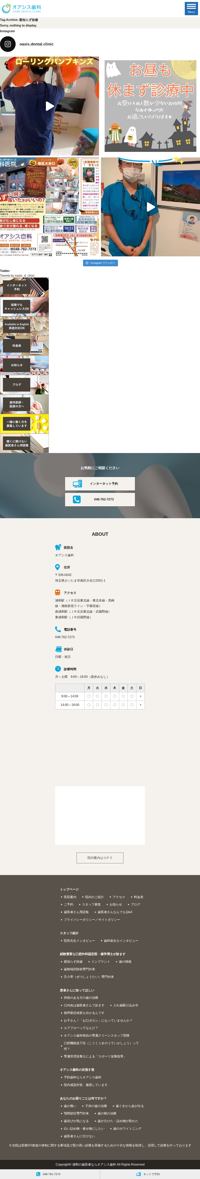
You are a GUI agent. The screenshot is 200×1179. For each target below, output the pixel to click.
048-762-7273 (104, 499)
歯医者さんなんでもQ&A (115, 912)
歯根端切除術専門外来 (79, 969)
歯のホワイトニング (127, 1128)
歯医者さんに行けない (79, 1136)
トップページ (69, 889)
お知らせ (116, 904)
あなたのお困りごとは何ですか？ (83, 1098)
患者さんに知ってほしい (77, 990)
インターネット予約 (104, 483)
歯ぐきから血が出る (130, 1106)
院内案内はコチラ (100, 857)
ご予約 (68, 904)
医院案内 (70, 897)
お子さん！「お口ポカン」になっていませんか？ (98, 1020)
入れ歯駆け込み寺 (125, 1005)
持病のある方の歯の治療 (81, 997)
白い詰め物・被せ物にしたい (84, 1128)
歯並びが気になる (76, 1121)
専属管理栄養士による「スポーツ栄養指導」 (95, 1056)
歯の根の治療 (107, 1113)
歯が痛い (70, 1106)
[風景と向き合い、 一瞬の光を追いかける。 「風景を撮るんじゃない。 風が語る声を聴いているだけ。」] (150, 206)
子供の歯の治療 (96, 1106)
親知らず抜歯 (73, 961)
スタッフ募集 (91, 904)
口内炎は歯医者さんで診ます (84, 1005)
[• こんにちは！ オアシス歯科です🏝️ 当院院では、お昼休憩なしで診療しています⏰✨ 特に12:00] (150, 106)
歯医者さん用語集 (76, 912)
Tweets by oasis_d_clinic (17, 275)
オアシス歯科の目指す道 (77, 1069)
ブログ (135, 904)
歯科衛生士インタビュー (121, 940)
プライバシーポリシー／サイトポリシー (92, 919)
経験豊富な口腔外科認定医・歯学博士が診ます (93, 954)
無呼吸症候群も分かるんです (84, 1013)
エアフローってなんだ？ (81, 1028)
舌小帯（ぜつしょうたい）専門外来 (89, 976)
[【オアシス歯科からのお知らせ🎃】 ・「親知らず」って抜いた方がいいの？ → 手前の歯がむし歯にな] (49, 206)
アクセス (119, 897)
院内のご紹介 (94, 897)
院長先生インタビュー (79, 940)
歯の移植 (125, 961)
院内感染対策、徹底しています (86, 1085)
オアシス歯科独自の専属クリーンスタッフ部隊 (96, 1035)
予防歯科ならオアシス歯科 (82, 1077)
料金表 (138, 897)
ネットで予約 (151, 1174)
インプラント (100, 961)
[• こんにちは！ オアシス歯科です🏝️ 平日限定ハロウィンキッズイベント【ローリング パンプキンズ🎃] (49, 106)
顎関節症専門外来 (76, 1113)
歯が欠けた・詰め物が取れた (118, 1121)
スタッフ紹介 (69, 933)
